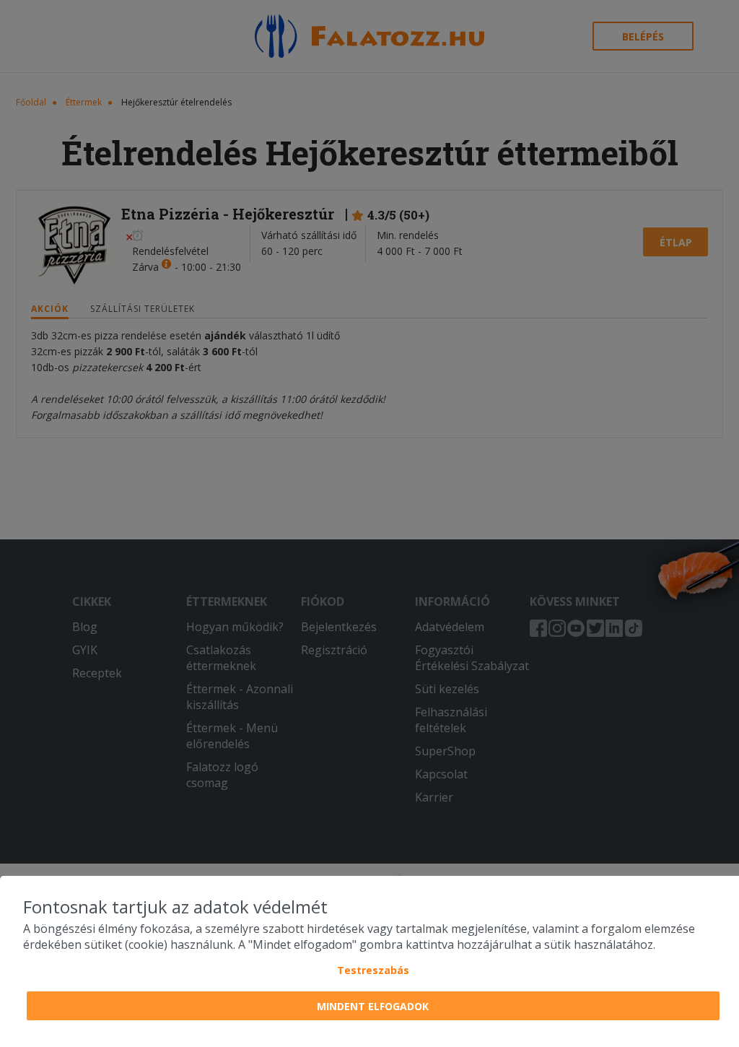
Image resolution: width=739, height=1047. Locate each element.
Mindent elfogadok (373, 1006)
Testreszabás (373, 970)
